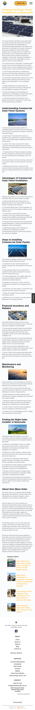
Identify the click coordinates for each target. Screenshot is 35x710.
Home (17, 639)
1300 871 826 (21, 3)
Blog (17, 646)
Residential (17, 664)
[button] (30, 3)
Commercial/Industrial (17, 662)
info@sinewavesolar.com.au (17, 685)
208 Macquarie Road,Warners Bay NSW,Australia (17, 689)
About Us (17, 642)
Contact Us (17, 649)
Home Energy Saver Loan (17, 675)
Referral (17, 644)
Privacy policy (17, 702)
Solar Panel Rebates (17, 673)
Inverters (17, 668)
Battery (17, 671)
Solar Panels (17, 666)
